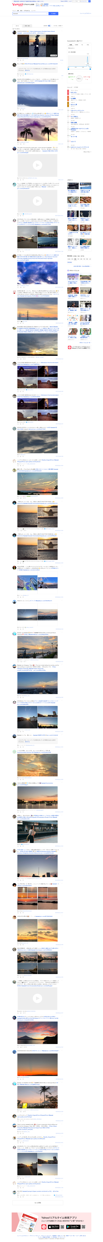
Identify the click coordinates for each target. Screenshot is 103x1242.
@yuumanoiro (26, 844)
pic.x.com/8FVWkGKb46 (46, 916)
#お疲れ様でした (40, 256)
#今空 (39, 331)
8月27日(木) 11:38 (59, 287)
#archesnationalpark (53, 362)
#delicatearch (44, 362)
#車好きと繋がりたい (48, 328)
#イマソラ (51, 113)
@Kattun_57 (26, 595)
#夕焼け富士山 (47, 1016)
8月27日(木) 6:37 (59, 423)
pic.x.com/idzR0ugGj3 (46, 985)
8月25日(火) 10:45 (59, 812)
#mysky (19, 1020)
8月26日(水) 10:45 (59, 563)
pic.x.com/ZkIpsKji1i (38, 1151)
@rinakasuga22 (39, 810)
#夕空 (36, 81)
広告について (61, 1235)
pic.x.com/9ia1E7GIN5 (39, 429)
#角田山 (30, 331)
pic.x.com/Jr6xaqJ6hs (51, 331)
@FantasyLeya (30, 74)
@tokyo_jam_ (27, 695)
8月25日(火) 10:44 (59, 846)
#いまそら (34, 331)
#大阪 (49, 81)
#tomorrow (20, 503)
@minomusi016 (34, 496)
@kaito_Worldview (37, 1119)
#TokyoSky (26, 668)
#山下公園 (51, 948)
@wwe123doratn (28, 975)
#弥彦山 (25, 331)
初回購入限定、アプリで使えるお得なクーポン (53, 5)
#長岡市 (50, 330)
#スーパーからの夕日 (28, 224)
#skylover (42, 115)
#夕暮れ (24, 817)
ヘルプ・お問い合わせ (80, 1235)
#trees (28, 116)
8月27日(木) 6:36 (59, 456)
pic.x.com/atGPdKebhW (35, 471)
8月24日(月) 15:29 (59, 1196)
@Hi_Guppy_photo (50, 528)
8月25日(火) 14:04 (59, 747)
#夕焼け (52, 151)
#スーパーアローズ (41, 222)
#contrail (19, 471)
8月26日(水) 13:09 (59, 498)
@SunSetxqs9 (26, 1077)
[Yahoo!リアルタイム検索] (23, 4)
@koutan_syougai (40, 357)
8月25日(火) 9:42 (59, 1047)
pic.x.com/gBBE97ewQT (34, 1084)
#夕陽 (48, 151)
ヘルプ (70, 1)
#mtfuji (23, 1018)
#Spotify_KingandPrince (48, 460)
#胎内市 (46, 330)
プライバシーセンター (46, 1235)
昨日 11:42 (61, 144)
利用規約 (54, 1235)
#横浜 (47, 948)
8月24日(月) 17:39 (59, 1187)
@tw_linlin (25, 321)
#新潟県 (28, 330)
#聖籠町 (42, 330)
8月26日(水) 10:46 (59, 530)
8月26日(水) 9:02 (59, 661)
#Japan (35, 668)
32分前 (61, 60)
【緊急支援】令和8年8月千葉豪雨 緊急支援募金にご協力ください (28, 1)
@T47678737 (26, 1140)
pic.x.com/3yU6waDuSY (23, 188)
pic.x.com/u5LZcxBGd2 (34, 570)
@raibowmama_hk (30, 745)
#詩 (33, 752)
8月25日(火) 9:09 (59, 1111)
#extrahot (31, 853)
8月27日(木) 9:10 (59, 359)
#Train (50, 817)
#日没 (26, 851)
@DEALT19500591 (31, 1011)
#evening (38, 950)
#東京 (44, 1127)
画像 (18, 10)
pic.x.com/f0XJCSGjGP (52, 1050)
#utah (18, 364)
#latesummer (37, 853)
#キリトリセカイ (43, 469)
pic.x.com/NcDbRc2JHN (23, 819)
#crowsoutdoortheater (35, 985)
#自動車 (21, 328)
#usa (22, 364)
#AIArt (26, 63)
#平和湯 (53, 568)
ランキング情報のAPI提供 (44, 1237)
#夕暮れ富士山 (21, 1016)
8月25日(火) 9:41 (59, 1079)
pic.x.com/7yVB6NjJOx (46, 950)
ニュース (33, 10)
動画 (21, 10)
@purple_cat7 (25, 943)
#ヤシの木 (31, 115)
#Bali (34, 634)
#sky (46, 81)
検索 (54, 13)
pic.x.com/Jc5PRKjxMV (51, 535)
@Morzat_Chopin (25, 142)
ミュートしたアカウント (85, 13)
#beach (53, 31)
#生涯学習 (25, 328)
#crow (27, 985)
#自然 (35, 115)
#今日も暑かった (21, 849)
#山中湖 (32, 1018)
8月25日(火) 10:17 (59, 912)
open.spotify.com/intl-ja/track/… (34, 461)
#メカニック (39, 328)
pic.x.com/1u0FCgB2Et (23, 260)
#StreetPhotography (31, 817)
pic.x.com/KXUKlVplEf (22, 152)
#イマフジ (46, 1018)
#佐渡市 (55, 330)
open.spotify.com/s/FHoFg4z (24, 1117)
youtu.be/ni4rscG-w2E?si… (30, 33)
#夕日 (56, 151)
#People (46, 817)
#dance (32, 31)
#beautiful (23, 116)
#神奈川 (43, 948)
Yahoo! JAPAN (64, 1)
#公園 (29, 950)
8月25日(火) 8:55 (59, 1133)
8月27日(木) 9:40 (59, 323)
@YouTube (40, 33)
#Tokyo (54, 666)
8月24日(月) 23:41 (59, 1142)
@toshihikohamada (27, 911)
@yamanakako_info (30, 1045)
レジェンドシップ (84, 1)
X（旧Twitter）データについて (58, 1237)
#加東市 (40, 735)
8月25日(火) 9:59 (59, 944)
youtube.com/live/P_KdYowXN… (25, 1129)
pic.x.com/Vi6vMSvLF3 (46, 600)
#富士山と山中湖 (54, 1018)
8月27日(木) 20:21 (59, 215)
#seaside (30, 503)
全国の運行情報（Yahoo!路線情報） (82, 266)
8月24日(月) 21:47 (59, 1178)
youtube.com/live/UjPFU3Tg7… (25, 670)
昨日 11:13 (61, 179)
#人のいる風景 (50, 815)
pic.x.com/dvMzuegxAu (29, 82)
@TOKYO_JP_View (32, 178)
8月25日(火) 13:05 (59, 779)
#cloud (19, 116)
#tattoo (49, 31)
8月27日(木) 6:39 (59, 391)
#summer (47, 115)
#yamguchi (30, 1191)
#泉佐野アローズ (32, 222)
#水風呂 (21, 570)
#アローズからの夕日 (34, 702)
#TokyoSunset (31, 1127)
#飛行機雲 (50, 469)
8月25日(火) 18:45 (59, 731)
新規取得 (46, 4)
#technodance (38, 31)
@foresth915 (30, 389)
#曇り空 (27, 256)
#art (37, 258)
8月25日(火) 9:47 (59, 1013)
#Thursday (20, 258)
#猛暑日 (31, 851)
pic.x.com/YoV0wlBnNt (43, 296)
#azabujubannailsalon (45, 851)
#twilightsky (26, 853)
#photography (28, 296)
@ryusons (19, 82)
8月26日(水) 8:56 (59, 697)
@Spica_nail (39, 878)
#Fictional (30, 63)
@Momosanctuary (34, 659)
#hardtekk (44, 31)
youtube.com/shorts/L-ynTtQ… (45, 1191)
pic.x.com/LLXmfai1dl (52, 735)
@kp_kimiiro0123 (31, 463)
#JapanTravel (38, 1127)
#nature (32, 116)
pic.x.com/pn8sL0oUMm (27, 1020)
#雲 (24, 115)
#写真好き (36, 815)
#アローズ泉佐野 (23, 222)
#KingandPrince (21, 461)
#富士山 (28, 1018)
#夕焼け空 (22, 851)
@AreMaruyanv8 (28, 214)
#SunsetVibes (41, 63)
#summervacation (21, 752)
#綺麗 (26, 115)
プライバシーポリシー (35, 1235)
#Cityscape (40, 668)
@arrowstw (27, 249)
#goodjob (36, 116)
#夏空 (55, 113)
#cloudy (30, 258)
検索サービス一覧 (70, 1235)
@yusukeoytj (25, 58)
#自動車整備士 (32, 328)
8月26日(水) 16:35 (59, 465)
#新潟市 (32, 330)
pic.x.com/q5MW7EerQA (47, 853)
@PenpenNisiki (58, 1195)
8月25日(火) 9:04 (59, 1120)
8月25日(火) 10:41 (59, 880)
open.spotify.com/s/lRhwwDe (37, 1138)
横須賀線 (70, 262)
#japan (35, 1191)
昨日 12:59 (61, 109)
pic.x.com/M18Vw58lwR (34, 396)
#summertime (49, 783)
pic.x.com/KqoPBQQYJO (51, 503)
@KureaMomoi (28, 777)
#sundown (20, 853)
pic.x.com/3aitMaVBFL (23, 704)
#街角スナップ (43, 815)
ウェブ (14, 10)
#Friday (52, 115)
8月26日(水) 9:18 (59, 629)
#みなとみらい (23, 950)
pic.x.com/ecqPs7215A (45, 224)
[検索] (89, 1)
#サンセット (38, 1050)
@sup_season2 (29, 627)
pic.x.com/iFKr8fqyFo (22, 784)
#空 (44, 81)
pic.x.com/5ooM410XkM (45, 752)
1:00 (62, 75)
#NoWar (34, 296)
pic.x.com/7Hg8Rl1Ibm (34, 364)
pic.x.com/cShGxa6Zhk (26, 885)
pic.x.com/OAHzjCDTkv (45, 116)
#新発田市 (36, 330)
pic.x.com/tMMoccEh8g (39, 670)
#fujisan (36, 1018)
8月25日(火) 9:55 (59, 977)
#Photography (40, 817)
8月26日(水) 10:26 (59, 597)
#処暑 (38, 851)
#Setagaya (20, 668)
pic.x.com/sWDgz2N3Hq (42, 634)
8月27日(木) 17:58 (59, 251)
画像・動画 (27, 25)
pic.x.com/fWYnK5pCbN (51, 63)
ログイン (38, 5)
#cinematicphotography (39, 503)
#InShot (19, 985)
